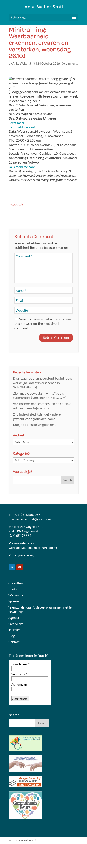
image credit (16, 204)
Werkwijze (15, 595)
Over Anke (15, 624)
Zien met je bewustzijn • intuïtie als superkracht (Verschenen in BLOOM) (40, 395)
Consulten (15, 583)
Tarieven (14, 630)
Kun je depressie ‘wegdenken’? (34, 425)
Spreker (13, 601)
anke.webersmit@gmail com (31, 519)
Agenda (13, 618)
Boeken (13, 589)
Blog (11, 636)
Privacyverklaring (21, 555)
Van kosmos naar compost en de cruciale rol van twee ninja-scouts (42, 406)
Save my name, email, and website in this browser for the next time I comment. (42, 323)
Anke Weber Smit (23, 63)
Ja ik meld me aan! (22, 127)
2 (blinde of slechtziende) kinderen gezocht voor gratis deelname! (38, 416)
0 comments (70, 63)
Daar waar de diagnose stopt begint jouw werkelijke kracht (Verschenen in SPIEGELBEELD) (42, 382)
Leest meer (16, 123)
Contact (14, 642)
